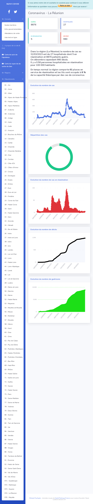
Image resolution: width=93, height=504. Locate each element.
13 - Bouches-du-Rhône (13, 134)
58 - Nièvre (9, 324)
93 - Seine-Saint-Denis (13, 468)
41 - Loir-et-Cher (11, 254)
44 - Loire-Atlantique (12, 266)
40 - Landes (9, 250)
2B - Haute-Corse (11, 205)
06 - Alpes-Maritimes (12, 106)
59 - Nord (8, 328)
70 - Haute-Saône (11, 374)
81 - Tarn (8, 419)
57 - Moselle (9, 320)
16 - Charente (9, 147)
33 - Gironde (9, 221)
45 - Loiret (8, 271)
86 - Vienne (9, 440)
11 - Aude (8, 126)
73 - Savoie (9, 386)
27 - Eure (8, 188)
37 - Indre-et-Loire (11, 238)
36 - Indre (8, 233)
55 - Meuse (9, 312)
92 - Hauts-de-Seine (12, 464)
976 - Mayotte (9, 497)
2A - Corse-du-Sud (11, 200)
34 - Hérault (9, 225)
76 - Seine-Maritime (12, 398)
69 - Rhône (9, 370)
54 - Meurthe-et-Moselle (13, 308)
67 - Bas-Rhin (9, 361)
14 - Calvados (9, 139)
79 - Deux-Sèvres (11, 411)
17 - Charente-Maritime (13, 151)
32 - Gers (8, 217)
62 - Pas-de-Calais (11, 341)
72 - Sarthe (9, 382)
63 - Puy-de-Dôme (11, 345)
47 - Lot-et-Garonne (12, 279)
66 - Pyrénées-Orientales (14, 357)
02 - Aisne (8, 89)
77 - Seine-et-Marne (12, 402)
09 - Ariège (9, 118)
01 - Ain (7, 85)
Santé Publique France (62, 498)
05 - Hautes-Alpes (11, 101)
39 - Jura (8, 246)
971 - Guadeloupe (11, 481)
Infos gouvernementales (13, 29)
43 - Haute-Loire (10, 262)
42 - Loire (8, 258)
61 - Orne (8, 336)
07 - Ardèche (9, 110)
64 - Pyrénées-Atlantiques (14, 349)
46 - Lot (7, 275)
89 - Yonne (8, 452)
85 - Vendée (9, 435)
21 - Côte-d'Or (10, 163)
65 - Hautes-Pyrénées (12, 353)
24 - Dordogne (10, 176)
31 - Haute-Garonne (12, 213)
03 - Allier (8, 93)
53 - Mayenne (9, 303)
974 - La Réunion (11, 493)
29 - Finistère (9, 196)
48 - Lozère (9, 283)
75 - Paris (8, 394)
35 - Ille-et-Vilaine (11, 229)
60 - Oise (8, 332)
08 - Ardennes (10, 114)
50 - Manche (9, 291)
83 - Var (7, 427)
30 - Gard (8, 209)
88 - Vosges (9, 448)
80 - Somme (9, 415)
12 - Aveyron (9, 130)
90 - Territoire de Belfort (13, 456)
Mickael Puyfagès (35, 498)
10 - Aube (8, 122)
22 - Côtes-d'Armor (11, 167)
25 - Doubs (8, 180)
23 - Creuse (9, 172)
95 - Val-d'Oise (10, 477)
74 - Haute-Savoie (11, 390)
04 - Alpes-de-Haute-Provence (14, 97)
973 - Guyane (9, 489)
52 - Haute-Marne (11, 299)
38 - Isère (8, 242)
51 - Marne (8, 295)
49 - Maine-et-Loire (11, 287)
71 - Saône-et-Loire (12, 378)
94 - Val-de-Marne (11, 472)
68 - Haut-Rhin (10, 365)
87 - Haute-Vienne (11, 444)
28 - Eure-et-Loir (10, 192)
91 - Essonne (9, 460)
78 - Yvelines (9, 407)
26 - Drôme (9, 184)
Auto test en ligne (11, 37)
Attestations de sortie (12, 33)
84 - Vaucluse (9, 431)
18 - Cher (8, 155)
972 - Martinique (10, 485)
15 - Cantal (8, 143)
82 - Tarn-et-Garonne (12, 423)
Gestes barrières (10, 25)
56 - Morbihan (10, 316)
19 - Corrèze (9, 159)
